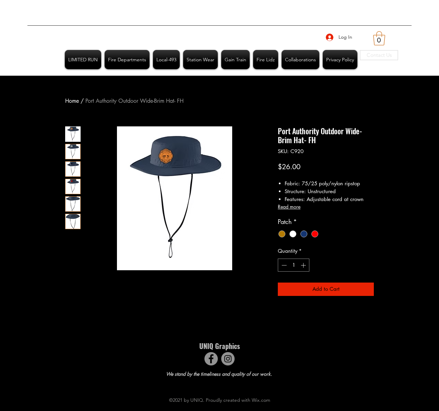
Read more (289, 206)
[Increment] (304, 265)
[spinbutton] (293, 265)
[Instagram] (228, 358)
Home (72, 100)
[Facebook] (211, 358)
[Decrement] (283, 265)
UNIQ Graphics (219, 346)
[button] (379, 38)
